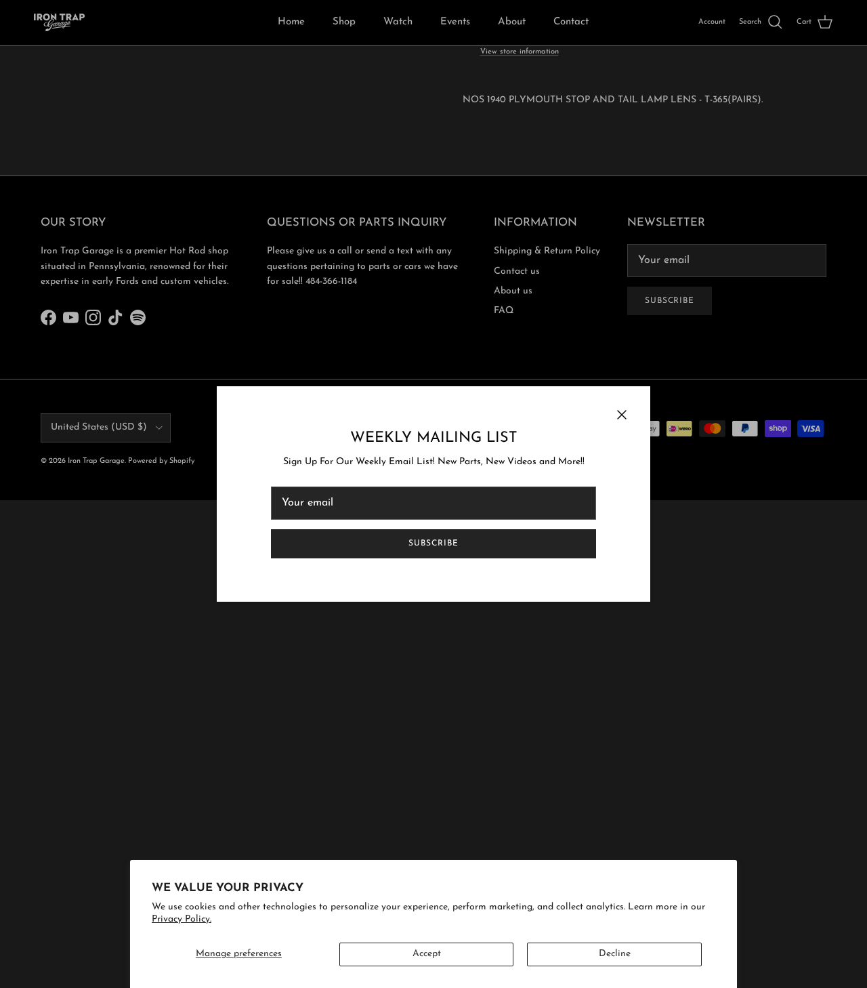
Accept (427, 954)
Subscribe (433, 543)
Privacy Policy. (181, 919)
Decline (615, 954)
